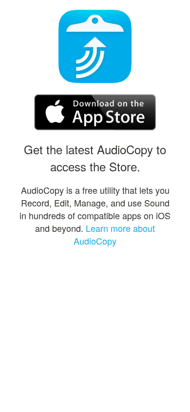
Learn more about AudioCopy (114, 234)
